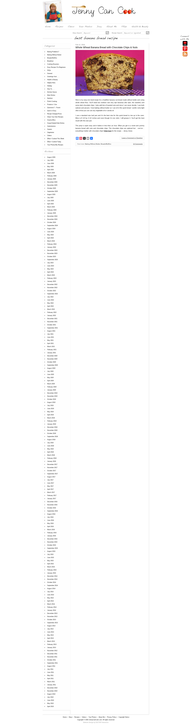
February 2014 (51, 607)
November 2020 (52, 359)
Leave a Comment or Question (132, 138)
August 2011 (51, 666)
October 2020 (51, 362)
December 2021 (52, 318)
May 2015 (50, 560)
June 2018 (50, 446)
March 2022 (51, 309)
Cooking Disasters (53, 64)
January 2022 (51, 315)
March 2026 (51, 173)
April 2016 (50, 526)
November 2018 (52, 430)
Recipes (77, 717)
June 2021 (50, 337)
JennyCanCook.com (95, 720)
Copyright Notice (124, 717)
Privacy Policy (111, 717)
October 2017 (51, 470)
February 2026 (51, 176)
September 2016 (52, 511)
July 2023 (50, 263)
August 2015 (51, 551)
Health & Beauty (52, 79)
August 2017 (51, 477)
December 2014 (52, 576)
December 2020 (52, 356)
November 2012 (52, 650)
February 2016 (51, 533)
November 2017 (52, 467)
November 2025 (52, 185)
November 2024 (52, 219)
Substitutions (51, 126)
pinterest (185, 48)
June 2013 (50, 632)
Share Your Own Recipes (55, 117)
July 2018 (50, 443)
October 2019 (51, 399)
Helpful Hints (51, 83)
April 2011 (50, 678)
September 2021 (52, 328)
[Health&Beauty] (140, 26)
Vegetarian (50, 132)
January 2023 (51, 281)
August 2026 (51, 157)
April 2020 (50, 380)
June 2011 (50, 672)
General (49, 73)
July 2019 (50, 405)
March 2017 (51, 492)
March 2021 (51, 346)
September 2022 (52, 294)
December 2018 (52, 427)
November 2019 (52, 396)
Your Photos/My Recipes (55, 145)
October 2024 (51, 222)
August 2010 (51, 694)
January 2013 (51, 647)
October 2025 (51, 188)
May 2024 (50, 235)
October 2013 (51, 619)
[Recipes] (59, 26)
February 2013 (51, 644)
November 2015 (52, 542)
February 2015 (51, 570)
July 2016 (50, 517)
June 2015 (50, 557)
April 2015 (50, 564)
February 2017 (51, 495)
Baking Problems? (53, 52)
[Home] (48, 26)
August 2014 (51, 588)
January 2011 (51, 685)
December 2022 (52, 284)
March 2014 (51, 604)
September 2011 (52, 663)
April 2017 (50, 489)
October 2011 (51, 660)
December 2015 (52, 539)
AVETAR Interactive (102, 722)
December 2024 (52, 216)
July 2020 (50, 371)
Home (65, 717)
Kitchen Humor (52, 92)
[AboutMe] (111, 26)
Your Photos (92, 717)
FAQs (49, 70)
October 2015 (51, 545)
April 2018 (50, 452)
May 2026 (50, 166)
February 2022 (51, 312)
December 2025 (52, 182)
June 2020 (50, 374)
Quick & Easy (51, 110)
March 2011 (51, 681)
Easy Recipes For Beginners (56, 67)
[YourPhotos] (85, 26)
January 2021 (51, 353)
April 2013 (50, 638)
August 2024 (51, 228)
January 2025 (51, 213)
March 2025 (51, 207)
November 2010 (52, 691)
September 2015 (52, 548)
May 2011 (50, 675)
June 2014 (50, 595)
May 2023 (50, 269)
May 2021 (50, 340)
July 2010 (50, 697)
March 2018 (51, 455)
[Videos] (71, 26)
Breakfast (50, 61)
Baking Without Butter (92, 144)
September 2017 (52, 474)
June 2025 (50, 200)
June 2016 (50, 520)
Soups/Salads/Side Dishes (55, 123)
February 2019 (51, 421)
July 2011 (50, 669)
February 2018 (51, 458)
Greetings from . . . (53, 76)
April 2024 (50, 238)
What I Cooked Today (54, 142)
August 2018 (51, 439)
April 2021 (50, 343)
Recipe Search (117, 33)
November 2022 (52, 287)
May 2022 (50, 303)
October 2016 (51, 508)
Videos (49, 135)
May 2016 (50, 523)
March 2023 (51, 275)
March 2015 (51, 567)
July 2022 (50, 297)
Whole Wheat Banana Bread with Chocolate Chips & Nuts (106, 47)
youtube (185, 43)
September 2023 (52, 259)
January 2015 (51, 573)
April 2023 (50, 272)
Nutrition (50, 98)
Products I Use (52, 104)
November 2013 (52, 616)
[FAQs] (124, 26)
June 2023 (50, 266)
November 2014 (52, 579)
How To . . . (51, 89)
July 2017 (50, 480)
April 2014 (50, 601)
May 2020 (50, 377)
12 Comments (138, 144)
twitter (185, 54)
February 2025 (51, 210)
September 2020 (52, 365)
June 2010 (50, 700)
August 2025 (51, 194)
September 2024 (52, 225)
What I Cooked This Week (55, 138)
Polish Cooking (52, 101)
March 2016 (51, 529)
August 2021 (51, 331)
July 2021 (50, 334)
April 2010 (50, 706)
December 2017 (52, 464)
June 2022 (50, 300)
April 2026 (50, 169)
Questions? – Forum (53, 107)
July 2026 (50, 160)
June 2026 (50, 163)
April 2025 (50, 204)
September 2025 (52, 191)
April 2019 (50, 415)
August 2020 (51, 368)
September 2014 (52, 585)
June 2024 (50, 232)
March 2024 (51, 241)
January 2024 (51, 247)
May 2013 (50, 635)
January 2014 (51, 610)
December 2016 (52, 501)
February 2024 (51, 244)
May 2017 (50, 486)
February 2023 (51, 278)
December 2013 (52, 613)
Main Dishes (51, 95)
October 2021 (51, 325)
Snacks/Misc (51, 120)
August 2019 (51, 402)
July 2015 (50, 554)
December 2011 (52, 654)
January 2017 (51, 498)
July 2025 (50, 197)
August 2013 (51, 626)
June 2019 (50, 408)
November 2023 (52, 253)
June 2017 (50, 483)
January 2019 (51, 424)
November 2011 (52, 657)
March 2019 (51, 418)
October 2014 (51, 582)
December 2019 (52, 393)
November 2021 (52, 321)
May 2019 (50, 411)
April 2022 (50, 306)
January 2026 (51, 179)
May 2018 (50, 449)
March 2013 (51, 641)
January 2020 (51, 390)
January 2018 (51, 461)
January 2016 (51, 536)
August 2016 (51, 514)
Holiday (49, 86)
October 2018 (51, 433)
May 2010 (50, 703)
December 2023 (52, 250)
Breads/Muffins (106, 144)
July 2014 (50, 591)
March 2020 (51, 384)
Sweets (49, 129)
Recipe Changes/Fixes (54, 114)
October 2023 (51, 256)
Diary (70, 717)
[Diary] (99, 26)
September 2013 (52, 622)
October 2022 (51, 290)
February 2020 (51, 387)
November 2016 (52, 505)
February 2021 (51, 349)
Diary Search (77, 33)
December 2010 (52, 688)
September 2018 (52, 436)
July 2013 (50, 629)
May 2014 (50, 598)
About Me (102, 717)
